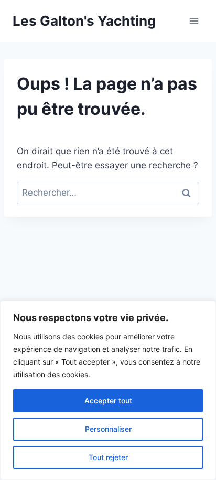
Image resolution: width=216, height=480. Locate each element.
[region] (108, 390)
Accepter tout (108, 400)
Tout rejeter (108, 457)
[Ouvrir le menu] (193, 21)
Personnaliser (108, 428)
